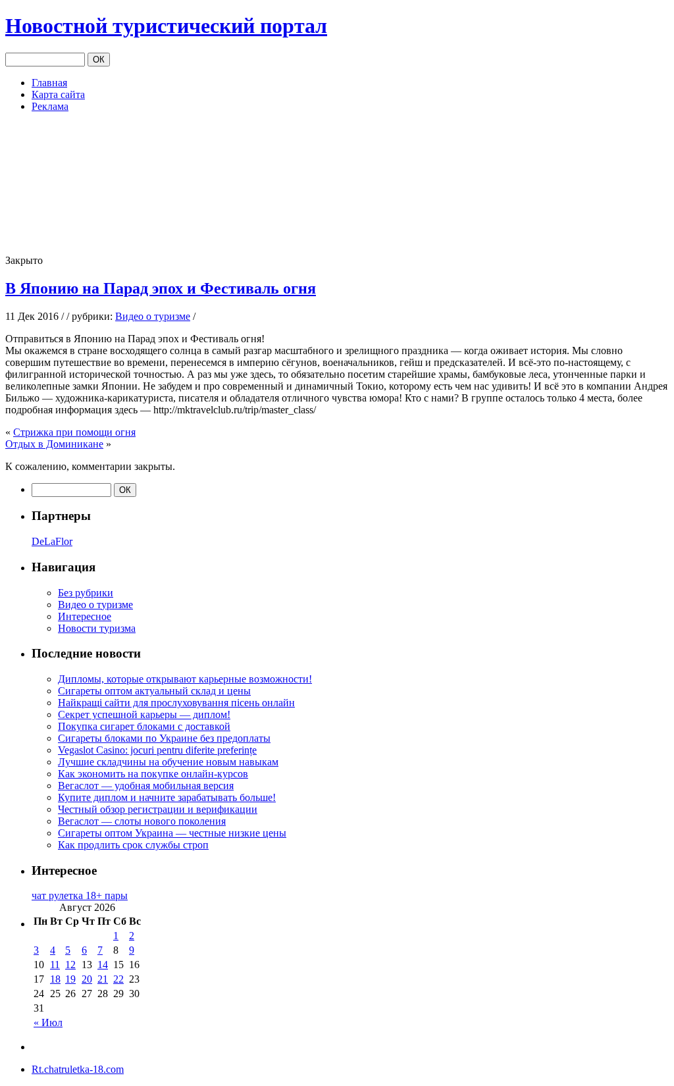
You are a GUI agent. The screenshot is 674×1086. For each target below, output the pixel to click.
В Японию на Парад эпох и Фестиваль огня (160, 288)
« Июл (48, 1022)
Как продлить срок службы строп (133, 844)
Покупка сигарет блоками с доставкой (144, 726)
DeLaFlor (52, 541)
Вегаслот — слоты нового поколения (142, 821)
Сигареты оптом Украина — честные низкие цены (172, 833)
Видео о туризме (152, 316)
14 (102, 964)
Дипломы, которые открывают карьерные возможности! (185, 679)
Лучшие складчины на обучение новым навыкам (168, 761)
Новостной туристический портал (166, 26)
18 (55, 979)
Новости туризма (97, 628)
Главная (49, 82)
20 (87, 979)
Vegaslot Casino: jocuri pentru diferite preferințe (157, 750)
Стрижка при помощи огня (74, 432)
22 (118, 979)
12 (70, 964)
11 (55, 964)
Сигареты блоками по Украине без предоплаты (164, 738)
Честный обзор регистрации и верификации (157, 809)
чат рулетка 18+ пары (80, 895)
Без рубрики (85, 592)
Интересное (84, 616)
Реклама (50, 106)
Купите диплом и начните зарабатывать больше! (167, 797)
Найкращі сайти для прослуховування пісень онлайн (176, 702)
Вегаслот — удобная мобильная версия (146, 785)
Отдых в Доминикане (54, 444)
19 (70, 979)
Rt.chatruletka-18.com (78, 1069)
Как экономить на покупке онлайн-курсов (153, 773)
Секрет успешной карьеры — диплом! (144, 714)
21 (102, 979)
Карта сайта (58, 94)
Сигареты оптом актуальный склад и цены (154, 690)
